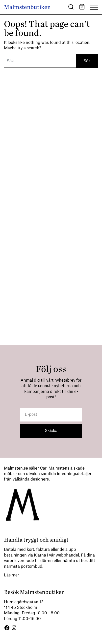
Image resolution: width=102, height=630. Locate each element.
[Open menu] (94, 7)
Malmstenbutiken (27, 7)
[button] (71, 7)
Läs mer (11, 575)
